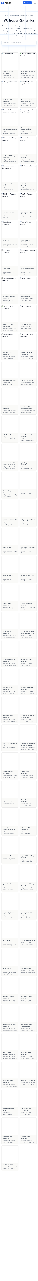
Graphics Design (14, 15)
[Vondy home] (6, 3)
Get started (27, 3)
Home (6, 15)
